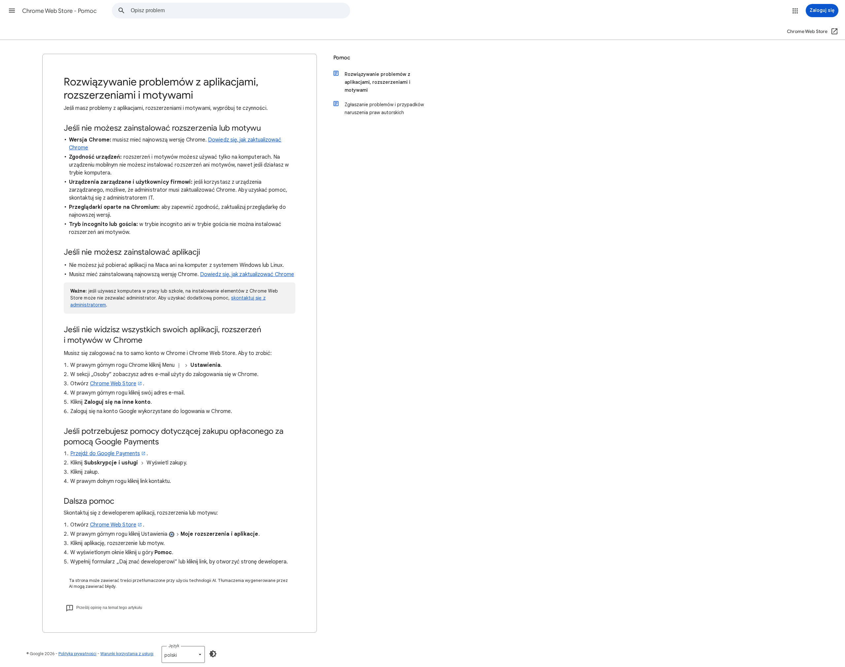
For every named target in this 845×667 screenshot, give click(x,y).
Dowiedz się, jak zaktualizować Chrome (247, 274)
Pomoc (341, 57)
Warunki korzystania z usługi (126, 653)
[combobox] (240, 10)
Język (173, 645)
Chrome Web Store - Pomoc (59, 11)
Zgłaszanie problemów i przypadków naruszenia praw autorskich (384, 108)
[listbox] (183, 654)
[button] (12, 10)
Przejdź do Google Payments (105, 453)
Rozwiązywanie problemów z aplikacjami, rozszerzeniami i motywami (377, 82)
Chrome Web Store (113, 383)
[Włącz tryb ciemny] (213, 654)
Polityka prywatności (77, 653)
